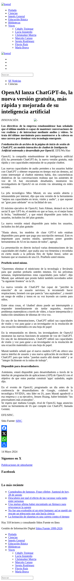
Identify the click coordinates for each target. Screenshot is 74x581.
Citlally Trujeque (24, 28)
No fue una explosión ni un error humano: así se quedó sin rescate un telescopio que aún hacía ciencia (40, 512)
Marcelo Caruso (24, 38)
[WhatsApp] (37, 439)
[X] (37, 433)
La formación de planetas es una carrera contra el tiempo (38, 516)
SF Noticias (14, 80)
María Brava (22, 47)
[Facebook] (37, 428)
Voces (11, 25)
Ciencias (13, 13)
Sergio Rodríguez (24, 41)
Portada (12, 10)
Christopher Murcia (25, 35)
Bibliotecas (14, 22)
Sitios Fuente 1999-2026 (49, 528)
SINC (19, 420)
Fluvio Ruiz (21, 44)
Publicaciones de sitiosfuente (17, 464)
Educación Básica (18, 19)
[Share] (37, 444)
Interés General (16, 16)
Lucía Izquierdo (23, 31)
